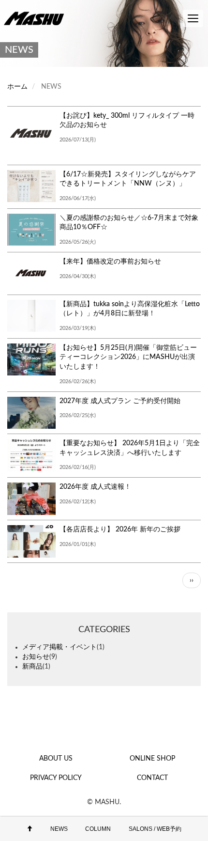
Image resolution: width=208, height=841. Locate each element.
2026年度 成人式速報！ (95, 486)
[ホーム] (36, 18)
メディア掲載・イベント (59, 647)
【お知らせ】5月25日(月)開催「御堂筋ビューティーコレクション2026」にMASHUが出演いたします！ (128, 357)
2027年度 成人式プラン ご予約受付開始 (119, 401)
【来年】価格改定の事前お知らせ (110, 261)
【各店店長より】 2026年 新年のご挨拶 (119, 529)
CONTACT (152, 778)
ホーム (17, 86)
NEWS (59, 828)
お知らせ (35, 657)
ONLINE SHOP (152, 758)
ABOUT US (56, 758)
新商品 (32, 666)
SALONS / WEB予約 (155, 828)
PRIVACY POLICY (56, 778)
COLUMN (98, 828)
